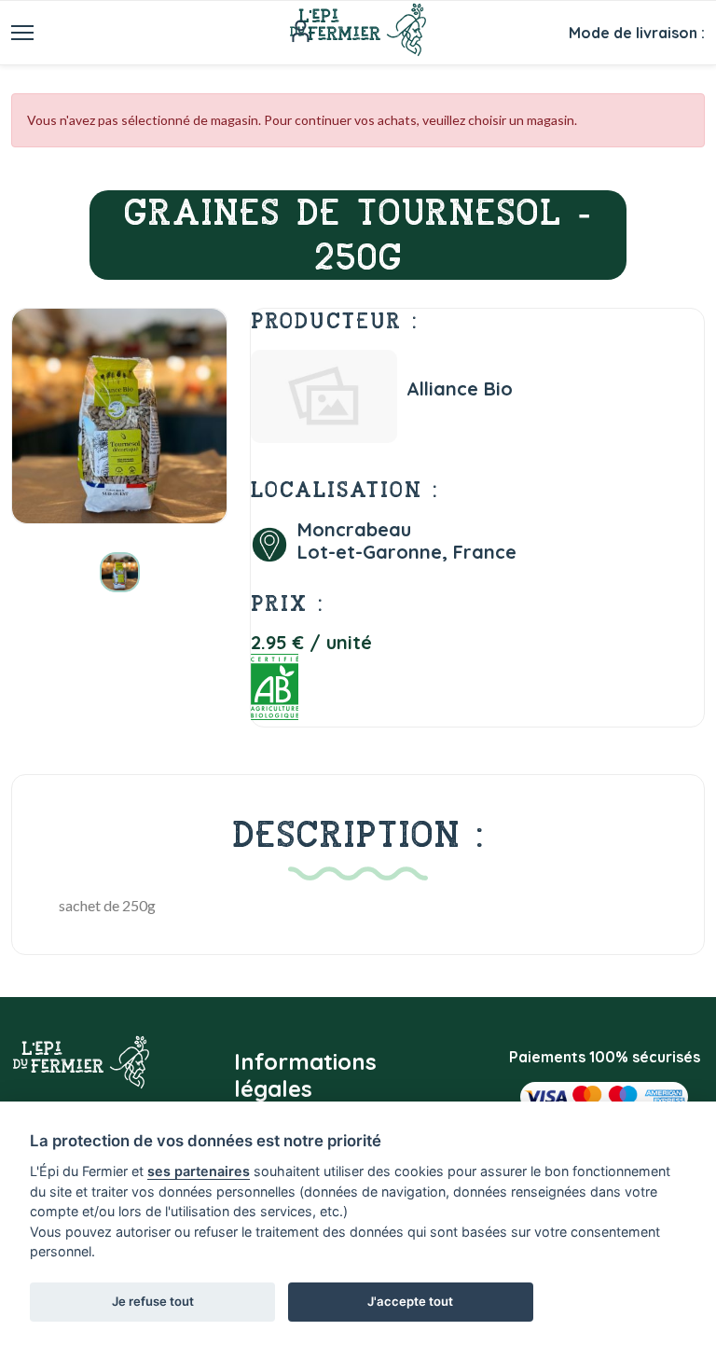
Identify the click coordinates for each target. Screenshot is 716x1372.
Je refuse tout (153, 1301)
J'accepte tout (410, 1301)
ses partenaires (198, 1171)
